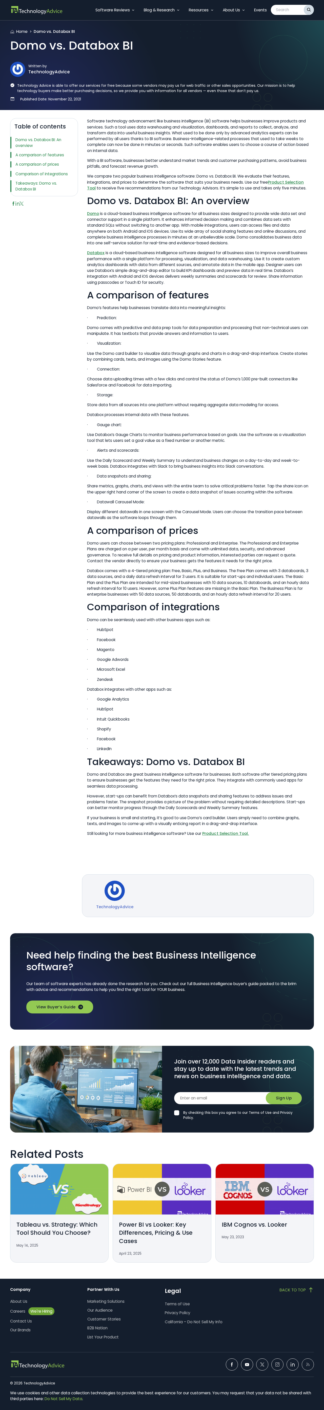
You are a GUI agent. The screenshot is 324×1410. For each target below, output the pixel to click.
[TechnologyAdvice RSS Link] (308, 1364)
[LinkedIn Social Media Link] (293, 1364)
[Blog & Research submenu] (178, 10)
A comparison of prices (37, 164)
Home (22, 31)
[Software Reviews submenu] (133, 10)
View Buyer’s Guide (56, 1007)
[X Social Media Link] (262, 1364)
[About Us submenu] (243, 10)
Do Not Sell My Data (63, 1398)
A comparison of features (39, 155)
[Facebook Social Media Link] (232, 1364)
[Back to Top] (296, 1290)
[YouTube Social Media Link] (247, 1364)
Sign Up (284, 1098)
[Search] (309, 10)
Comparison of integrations (41, 174)
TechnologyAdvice (49, 72)
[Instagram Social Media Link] (277, 1364)
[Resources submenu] (212, 10)
